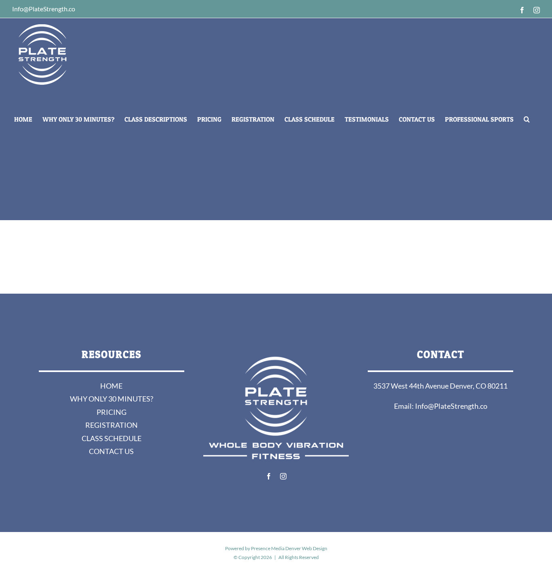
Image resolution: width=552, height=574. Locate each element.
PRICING (111, 412)
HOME (111, 385)
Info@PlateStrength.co (451, 406)
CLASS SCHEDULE (111, 438)
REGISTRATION (111, 425)
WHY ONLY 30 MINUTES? (111, 398)
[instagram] (283, 476)
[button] (527, 119)
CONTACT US (111, 451)
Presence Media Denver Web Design (289, 548)
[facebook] (268, 476)
